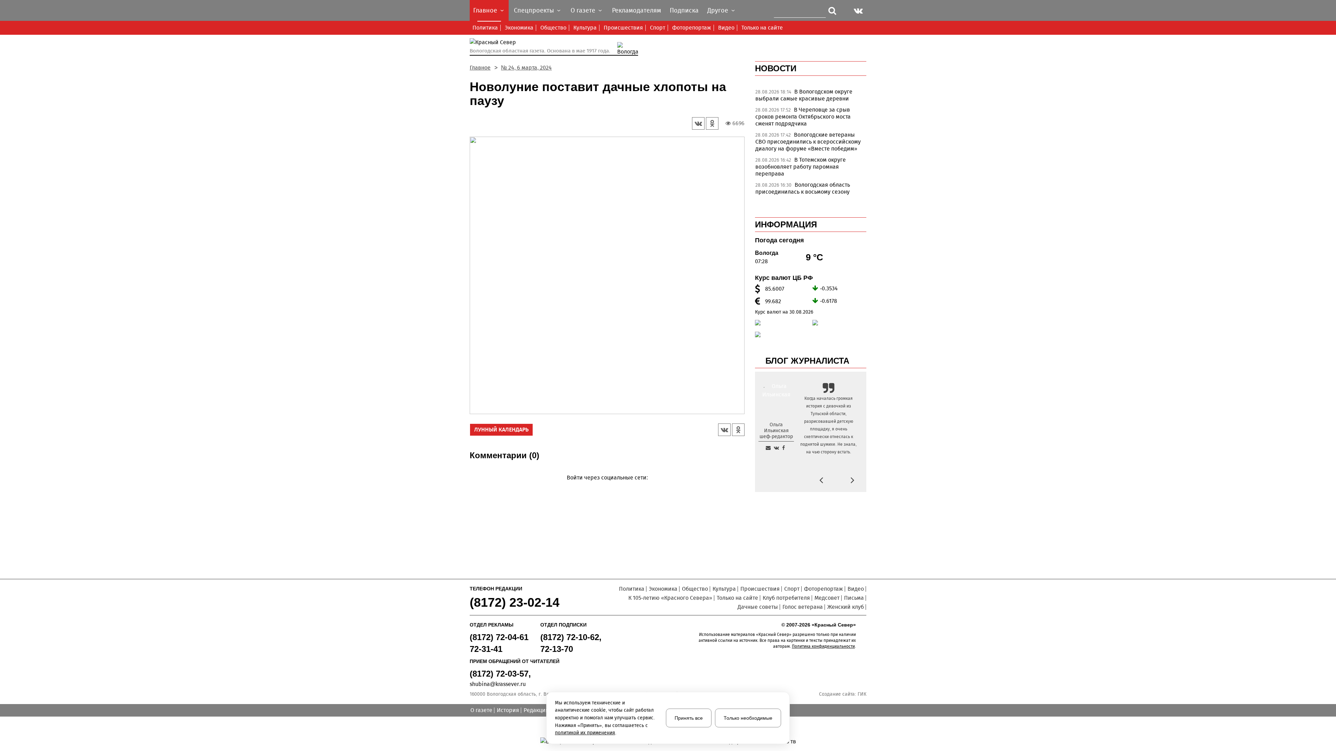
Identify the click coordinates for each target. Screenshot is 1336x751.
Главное (480, 67)
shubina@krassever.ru (498, 684)
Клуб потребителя (786, 598)
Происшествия (623, 27)
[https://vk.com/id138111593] (776, 447)
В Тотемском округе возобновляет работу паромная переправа (800, 166)
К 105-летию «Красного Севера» (670, 598)
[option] (810, 97)
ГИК (862, 694)
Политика (485, 27)
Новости (775, 68)
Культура (585, 27)
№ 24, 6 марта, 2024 (526, 67)
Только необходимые (748, 718)
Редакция (536, 710)
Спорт (657, 27)
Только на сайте (762, 27)
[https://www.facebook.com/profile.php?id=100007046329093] (783, 447)
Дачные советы (758, 607)
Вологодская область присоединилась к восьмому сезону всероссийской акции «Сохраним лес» (806, 191)
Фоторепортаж (691, 27)
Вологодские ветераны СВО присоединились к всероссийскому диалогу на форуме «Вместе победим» (808, 141)
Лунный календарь (501, 429)
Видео (726, 27)
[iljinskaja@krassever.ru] (768, 447)
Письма (854, 598)
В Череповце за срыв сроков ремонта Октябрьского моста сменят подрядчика (803, 116)
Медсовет (827, 598)
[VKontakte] (606, 488)
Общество (553, 27)
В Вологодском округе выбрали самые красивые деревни (803, 95)
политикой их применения (585, 733)
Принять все (689, 718)
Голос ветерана (802, 607)
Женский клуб (845, 607)
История (508, 710)
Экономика (519, 27)
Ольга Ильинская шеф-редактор (776, 430)
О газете (481, 710)
